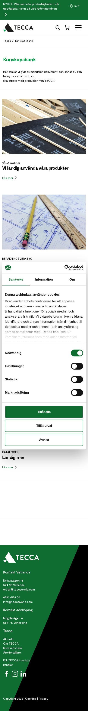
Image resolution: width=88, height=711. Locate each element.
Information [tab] (44, 279)
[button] (77, 6)
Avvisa (44, 440)
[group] (77, 6)
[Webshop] (67, 27)
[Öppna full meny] (77, 28)
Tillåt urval (44, 425)
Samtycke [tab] (16, 279)
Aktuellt (8, 639)
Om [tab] (72, 279)
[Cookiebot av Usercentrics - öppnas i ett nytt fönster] (64, 267)
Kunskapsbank (24, 40)
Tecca (7, 40)
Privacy (43, 698)
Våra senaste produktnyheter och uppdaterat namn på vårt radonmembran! (31, 6)
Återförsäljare (12, 652)
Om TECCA (11, 643)
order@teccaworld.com (19, 589)
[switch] (77, 366)
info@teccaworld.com (18, 601)
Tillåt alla (44, 412)
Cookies (30, 698)
